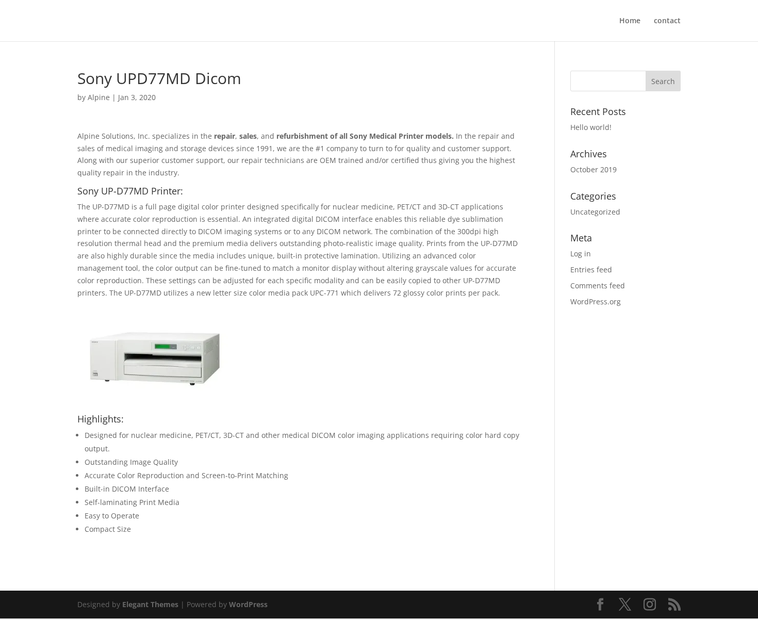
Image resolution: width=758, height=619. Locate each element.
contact (667, 21)
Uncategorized (595, 212)
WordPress (248, 604)
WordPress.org (595, 301)
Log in (580, 253)
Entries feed (591, 269)
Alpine (99, 97)
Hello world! (591, 127)
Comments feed (597, 285)
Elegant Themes (150, 604)
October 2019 (593, 169)
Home (629, 21)
